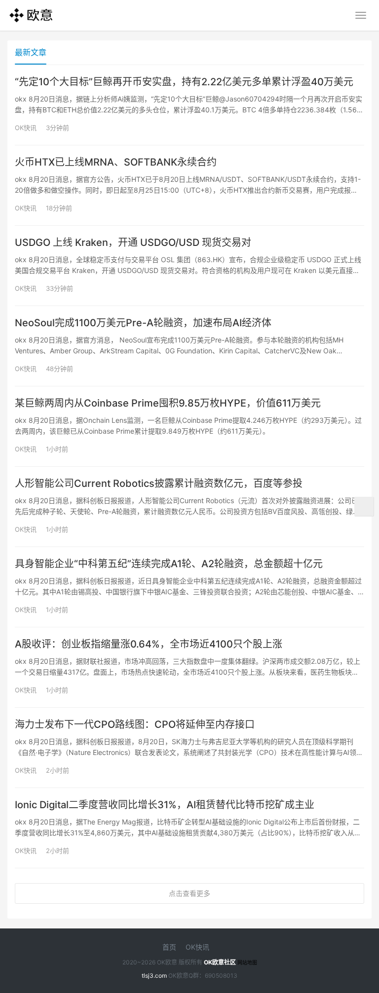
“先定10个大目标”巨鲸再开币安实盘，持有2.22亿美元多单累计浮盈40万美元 (184, 82)
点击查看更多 (189, 893)
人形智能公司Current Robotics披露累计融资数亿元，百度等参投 (159, 483)
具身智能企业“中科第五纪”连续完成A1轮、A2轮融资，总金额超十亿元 (169, 564)
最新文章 (30, 52)
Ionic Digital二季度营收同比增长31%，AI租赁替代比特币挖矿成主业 (164, 805)
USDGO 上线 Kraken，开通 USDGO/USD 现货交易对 (133, 242)
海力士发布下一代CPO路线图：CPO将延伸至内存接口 (135, 724)
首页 (169, 947)
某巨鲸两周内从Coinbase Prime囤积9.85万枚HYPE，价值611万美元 (168, 403)
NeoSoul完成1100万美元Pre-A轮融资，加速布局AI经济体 (143, 323)
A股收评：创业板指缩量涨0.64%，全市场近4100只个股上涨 (148, 644)
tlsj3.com (154, 975)
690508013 (221, 975)
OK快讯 (26, 128)
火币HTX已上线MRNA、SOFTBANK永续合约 (116, 162)
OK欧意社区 (220, 962)
